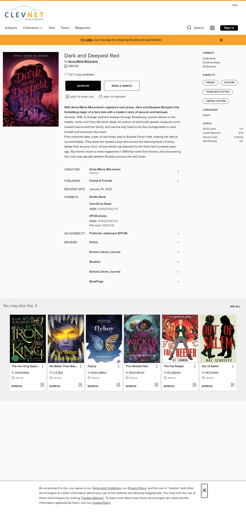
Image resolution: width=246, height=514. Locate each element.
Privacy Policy (137, 488)
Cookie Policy (101, 503)
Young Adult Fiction (217, 92)
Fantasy (210, 82)
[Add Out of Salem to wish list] (232, 385)
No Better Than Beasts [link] (64, 366)
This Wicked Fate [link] (137, 366)
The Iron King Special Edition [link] (26, 366)
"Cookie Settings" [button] (92, 498)
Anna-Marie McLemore (83, 61)
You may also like (18, 305)
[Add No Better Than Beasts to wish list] (80, 385)
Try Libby (87, 40)
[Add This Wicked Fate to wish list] (156, 385)
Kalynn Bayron (136, 372)
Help (234, 5)
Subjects (11, 28)
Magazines (83, 28)
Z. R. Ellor (58, 372)
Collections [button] (31, 28)
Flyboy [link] (92, 366)
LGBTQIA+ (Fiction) (216, 101)
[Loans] (212, 28)
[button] (195, 28)
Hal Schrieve (212, 372)
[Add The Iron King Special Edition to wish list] (42, 385)
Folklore (229, 82)
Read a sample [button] (122, 86)
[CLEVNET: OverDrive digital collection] (24, 13)
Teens (65, 28)
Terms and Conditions (106, 488)
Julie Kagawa (22, 372)
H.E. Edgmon (174, 372)
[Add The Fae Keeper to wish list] (194, 385)
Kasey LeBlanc (99, 372)
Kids (52, 28)
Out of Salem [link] (210, 366)
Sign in (229, 28)
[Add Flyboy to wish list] (118, 385)
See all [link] (235, 306)
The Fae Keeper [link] (174, 366)
